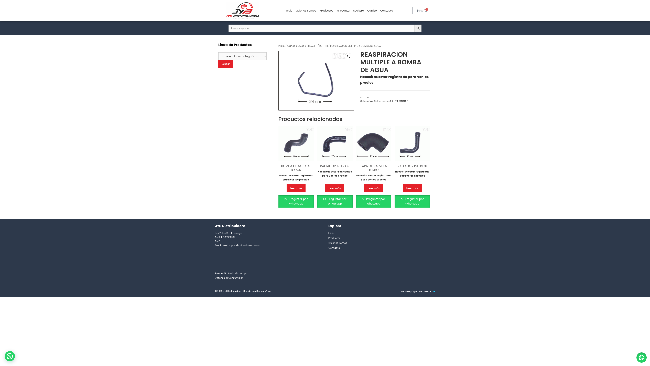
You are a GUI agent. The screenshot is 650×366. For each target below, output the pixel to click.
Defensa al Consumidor (229, 278)
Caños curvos (295, 46)
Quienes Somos (306, 11)
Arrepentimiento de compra (231, 273)
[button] (348, 56)
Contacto (386, 11)
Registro (358, 11)
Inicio (289, 11)
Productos (326, 11)
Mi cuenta (343, 11)
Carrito (372, 11)
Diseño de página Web (411, 291)
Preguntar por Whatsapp (298, 201)
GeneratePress (263, 291)
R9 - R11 (323, 46)
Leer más (296, 188)
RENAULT (312, 46)
